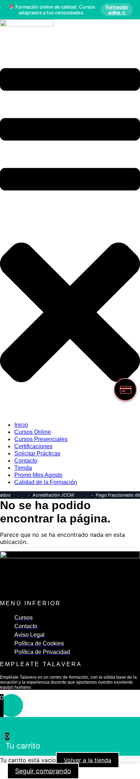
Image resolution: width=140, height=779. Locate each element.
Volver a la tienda (87, 760)
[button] (70, 232)
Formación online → (117, 9)
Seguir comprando (43, 771)
